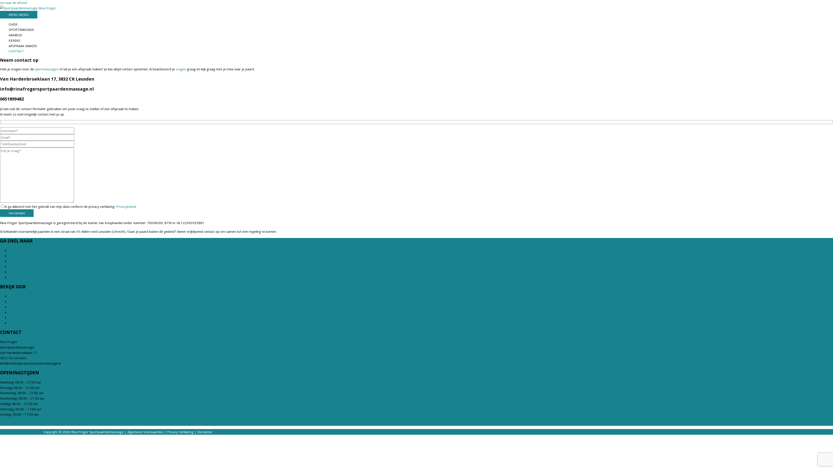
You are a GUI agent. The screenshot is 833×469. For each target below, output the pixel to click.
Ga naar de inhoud (13, 2)
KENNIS (14, 40)
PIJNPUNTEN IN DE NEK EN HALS (34, 272)
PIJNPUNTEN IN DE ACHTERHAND (35, 261)
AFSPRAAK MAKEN (23, 46)
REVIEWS (16, 307)
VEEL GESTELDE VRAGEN (28, 277)
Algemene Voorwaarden (145, 432)
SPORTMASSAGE (21, 29)
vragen (181, 69)
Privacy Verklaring (180, 432)
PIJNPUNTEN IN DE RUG (27, 266)
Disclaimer (205, 432)
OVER (13, 24)
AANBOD (15, 35)
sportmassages (47, 69)
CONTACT (16, 51)
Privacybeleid (126, 206)
